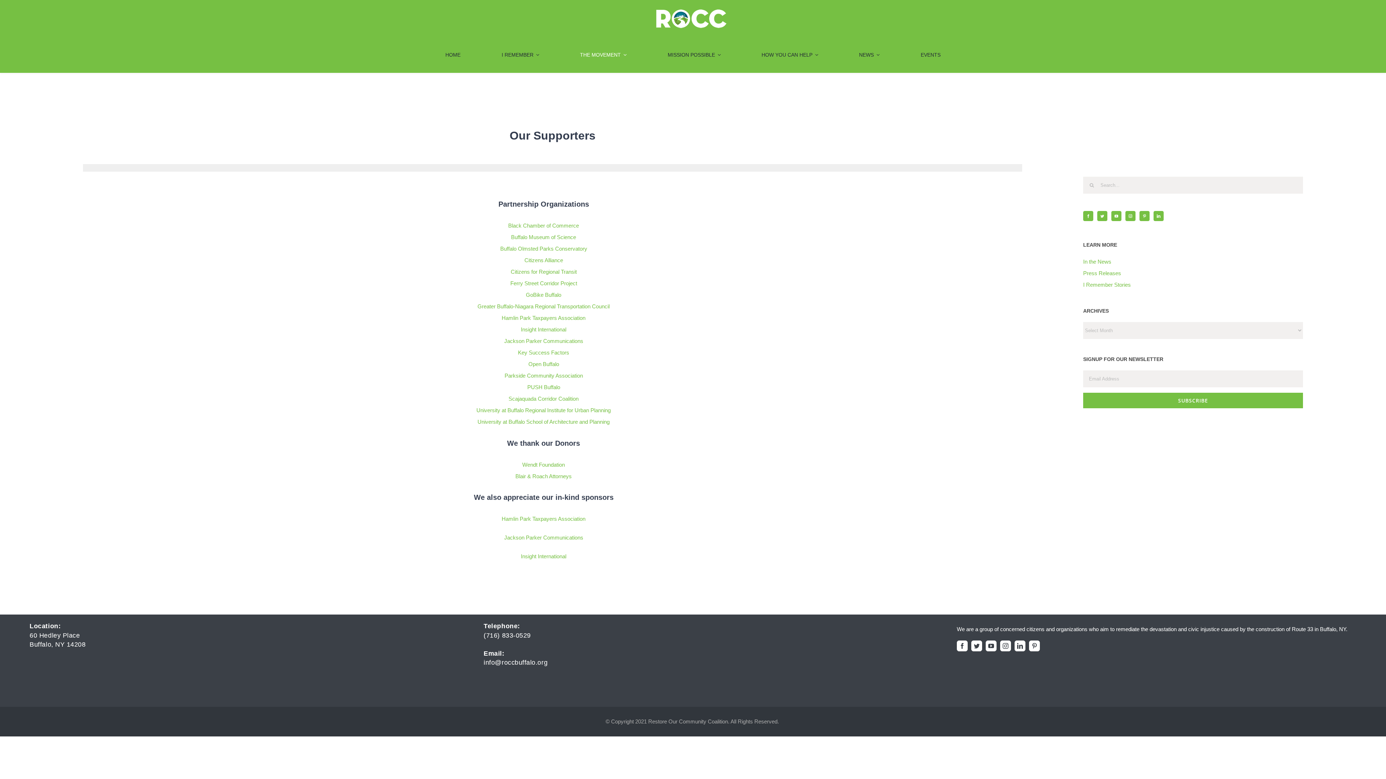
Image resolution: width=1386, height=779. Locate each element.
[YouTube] (1116, 216)
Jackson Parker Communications (543, 341)
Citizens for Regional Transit (544, 272)
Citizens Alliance (543, 260)
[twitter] (976, 646)
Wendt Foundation (543, 465)
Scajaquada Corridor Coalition (544, 399)
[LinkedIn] (1159, 216)
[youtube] (991, 646)
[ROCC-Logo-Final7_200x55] (691, 12)
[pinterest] (1034, 646)
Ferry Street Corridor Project (543, 283)
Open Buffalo (543, 364)
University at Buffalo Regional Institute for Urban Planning (543, 410)
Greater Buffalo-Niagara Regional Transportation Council (544, 306)
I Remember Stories (1107, 285)
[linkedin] (1020, 646)
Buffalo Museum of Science (543, 237)
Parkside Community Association (544, 376)
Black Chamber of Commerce (543, 226)
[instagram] (1005, 646)
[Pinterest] (1144, 216)
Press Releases (1102, 273)
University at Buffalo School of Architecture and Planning (544, 422)
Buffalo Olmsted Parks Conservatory (543, 249)
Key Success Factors (543, 352)
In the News (1097, 262)
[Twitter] (1102, 216)
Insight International (543, 329)
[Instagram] (1130, 216)
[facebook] (962, 646)
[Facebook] (1088, 216)
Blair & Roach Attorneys (543, 476)
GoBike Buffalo (543, 295)
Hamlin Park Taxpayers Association (543, 318)
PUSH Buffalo (543, 387)
